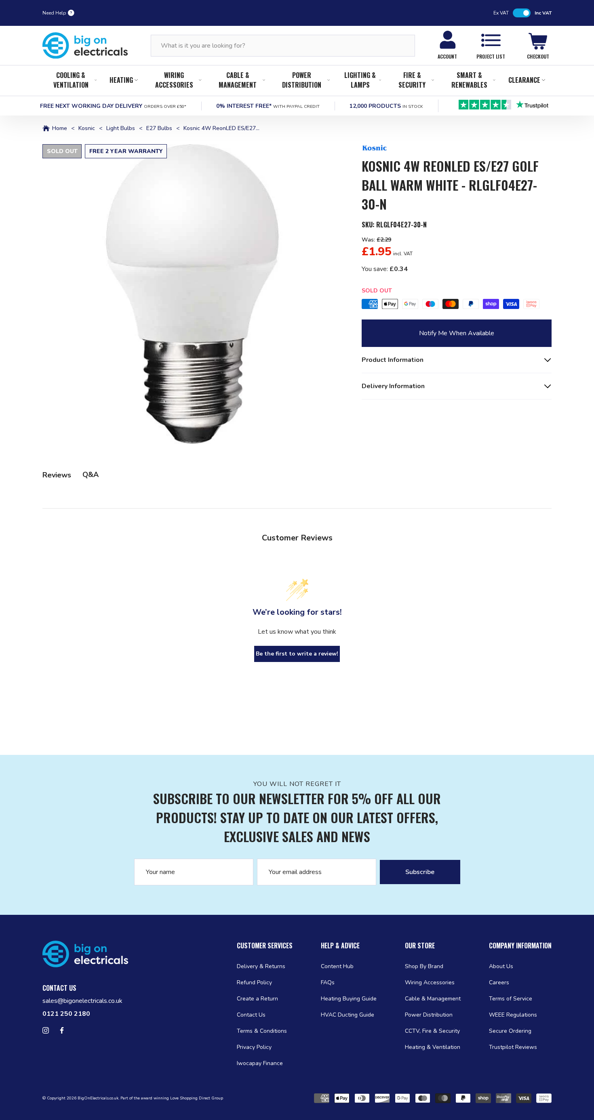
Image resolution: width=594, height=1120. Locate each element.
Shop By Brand (424, 966)
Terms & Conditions (262, 1031)
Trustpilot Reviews (513, 1047)
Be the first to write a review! (297, 654)
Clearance (524, 80)
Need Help (54, 13)
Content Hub (337, 966)
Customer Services (265, 945)
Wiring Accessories (174, 80)
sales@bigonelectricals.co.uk (82, 1000)
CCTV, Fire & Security (432, 1031)
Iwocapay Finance (260, 1063)
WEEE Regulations (513, 1015)
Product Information (392, 359)
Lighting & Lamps (360, 80)
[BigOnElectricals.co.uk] (85, 45)
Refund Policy (254, 982)
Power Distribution (301, 80)
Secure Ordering (510, 1031)
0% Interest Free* (268, 106)
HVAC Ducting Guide (347, 1015)
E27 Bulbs (159, 128)
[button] (192, 294)
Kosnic (86, 128)
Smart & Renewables (469, 80)
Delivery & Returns (261, 966)
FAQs (328, 982)
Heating (121, 80)
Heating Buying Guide (349, 998)
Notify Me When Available (456, 333)
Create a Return (257, 998)
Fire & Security (411, 80)
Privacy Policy (254, 1047)
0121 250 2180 (66, 1013)
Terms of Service (510, 998)
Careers (499, 982)
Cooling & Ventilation (70, 80)
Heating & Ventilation (432, 1047)
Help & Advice (340, 945)
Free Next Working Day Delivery (113, 106)
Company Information (520, 945)
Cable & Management (238, 80)
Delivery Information (393, 386)
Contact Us (251, 1015)
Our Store (420, 945)
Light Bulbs (120, 128)
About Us (501, 966)
